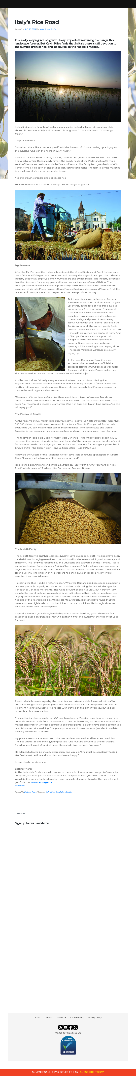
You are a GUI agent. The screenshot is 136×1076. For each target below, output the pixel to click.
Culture (27, 792)
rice (63, 792)
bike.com (20, 785)
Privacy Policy (95, 1017)
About (37, 1017)
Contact (48, 1017)
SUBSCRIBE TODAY (92, 1072)
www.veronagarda (41, 782)
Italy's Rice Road (52, 792)
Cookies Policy (77, 1017)
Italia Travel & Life (48, 29)
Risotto (68, 792)
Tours (34, 792)
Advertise (61, 1017)
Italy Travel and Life (72, 1033)
